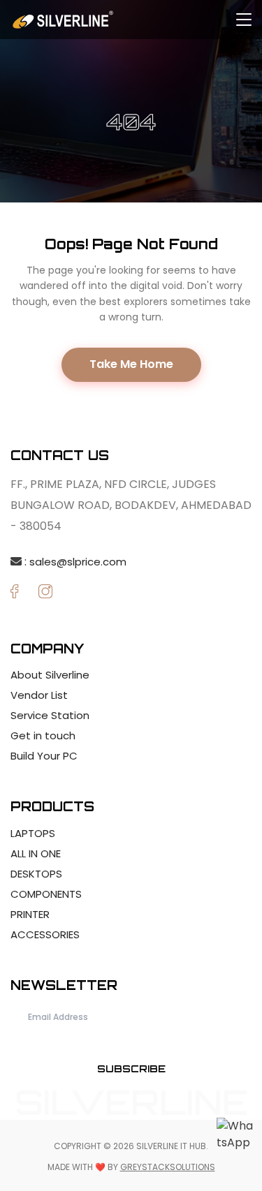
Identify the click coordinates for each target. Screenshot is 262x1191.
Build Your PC (44, 755)
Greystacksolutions (167, 1167)
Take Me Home (131, 364)
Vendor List (39, 695)
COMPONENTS (46, 894)
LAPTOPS (32, 833)
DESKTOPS (36, 873)
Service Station (49, 715)
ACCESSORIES (45, 934)
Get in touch (42, 735)
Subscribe (131, 1068)
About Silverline (49, 674)
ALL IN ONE (35, 853)
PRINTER (30, 914)
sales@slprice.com (77, 561)
